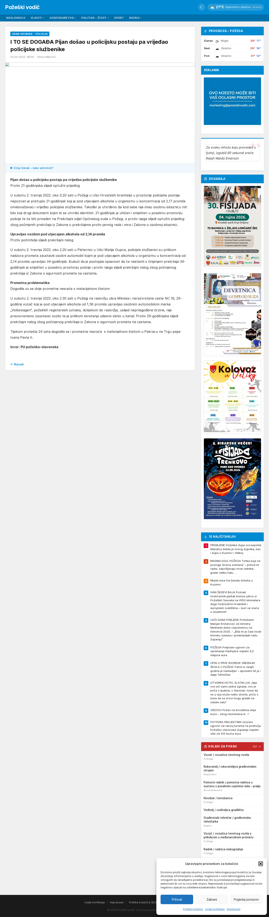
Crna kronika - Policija (30, 33)
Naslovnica (15, 17)
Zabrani (212, 899)
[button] (260, 864)
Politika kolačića (193, 909)
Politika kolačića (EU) (142, 902)
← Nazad (17, 364)
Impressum (233, 909)
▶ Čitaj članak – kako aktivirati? (31, 168)
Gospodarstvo (63, 17)
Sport (119, 17)
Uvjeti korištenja (215, 909)
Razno (135, 17)
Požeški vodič (22, 7)
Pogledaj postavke (246, 899)
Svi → (257, 746)
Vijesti (37, 17)
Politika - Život (95, 17)
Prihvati (177, 899)
